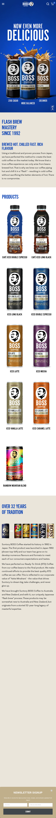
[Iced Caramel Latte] (41, 400)
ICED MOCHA (41, 371)
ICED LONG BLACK (14, 314)
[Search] (48, 4)
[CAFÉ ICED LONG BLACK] (41, 229)
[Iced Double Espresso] (41, 286)
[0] (52, 4)
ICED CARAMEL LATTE (41, 428)
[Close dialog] (51, 791)
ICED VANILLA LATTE (14, 428)
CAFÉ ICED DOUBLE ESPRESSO (14, 257)
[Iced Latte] (14, 343)
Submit (28, 811)
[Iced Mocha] (41, 343)
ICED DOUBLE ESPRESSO (41, 314)
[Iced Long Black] (14, 286)
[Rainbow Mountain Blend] (14, 457)
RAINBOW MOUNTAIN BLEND (14, 485)
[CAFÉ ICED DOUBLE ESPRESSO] (14, 229)
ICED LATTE (14, 371)
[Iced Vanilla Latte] (14, 400)
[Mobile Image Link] (28, 56)
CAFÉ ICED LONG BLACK (41, 257)
